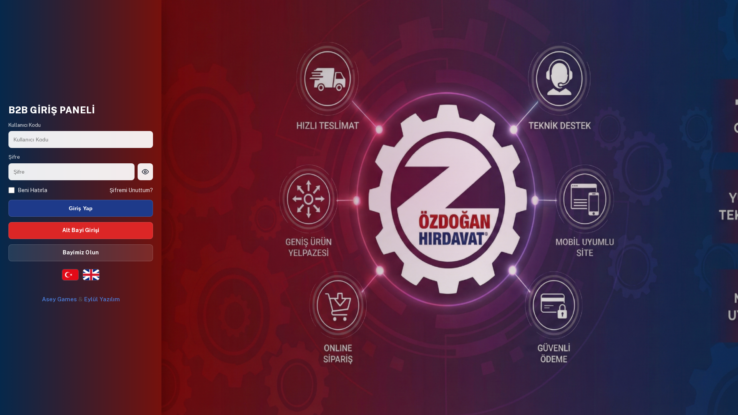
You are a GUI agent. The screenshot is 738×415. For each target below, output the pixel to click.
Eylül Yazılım (102, 299)
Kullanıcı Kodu (24, 125)
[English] (91, 275)
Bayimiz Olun (81, 252)
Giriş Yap (81, 208)
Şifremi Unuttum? (131, 190)
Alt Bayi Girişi (81, 230)
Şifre (14, 157)
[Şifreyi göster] (145, 171)
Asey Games (59, 299)
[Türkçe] (70, 275)
